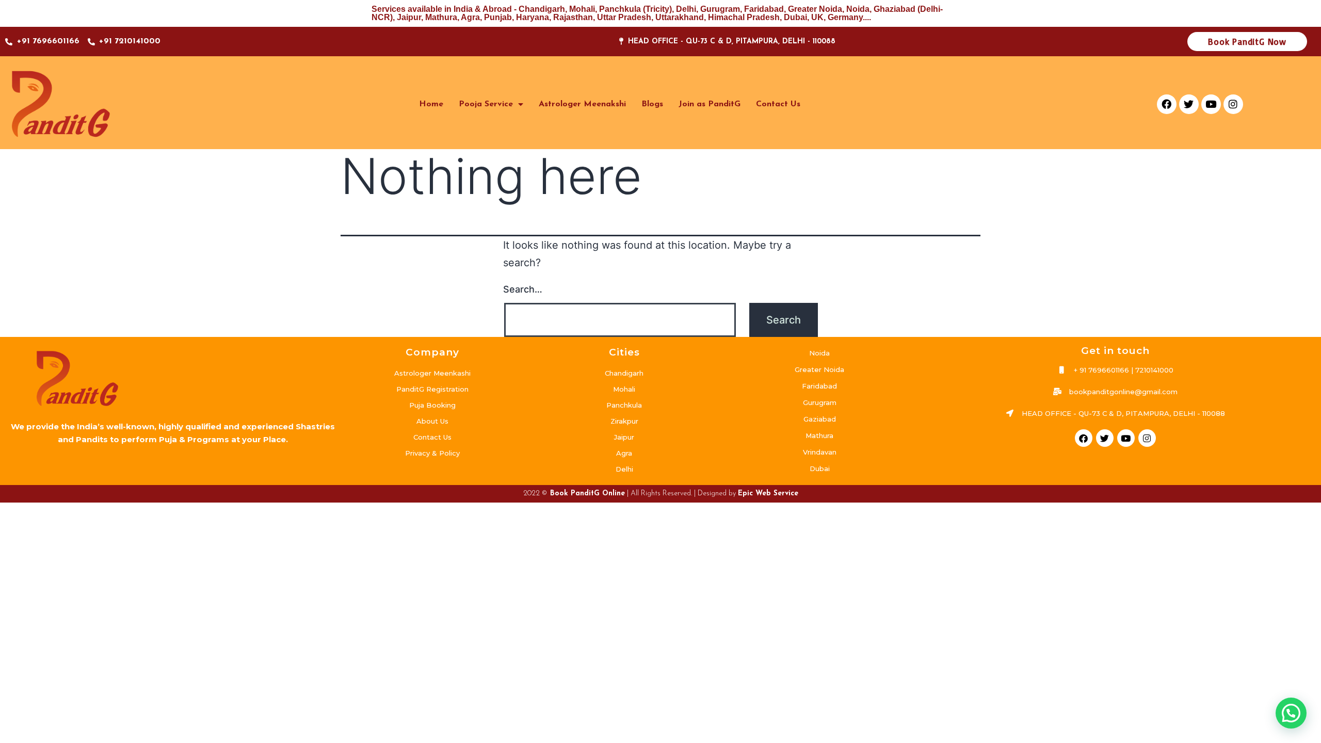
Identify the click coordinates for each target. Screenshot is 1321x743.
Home (431, 104)
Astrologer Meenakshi (582, 104)
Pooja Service (486, 104)
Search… (522, 289)
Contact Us (778, 104)
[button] (1291, 713)
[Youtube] (1211, 104)
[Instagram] (1233, 104)
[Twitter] (1189, 104)
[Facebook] (1167, 104)
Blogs (652, 104)
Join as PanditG (709, 104)
